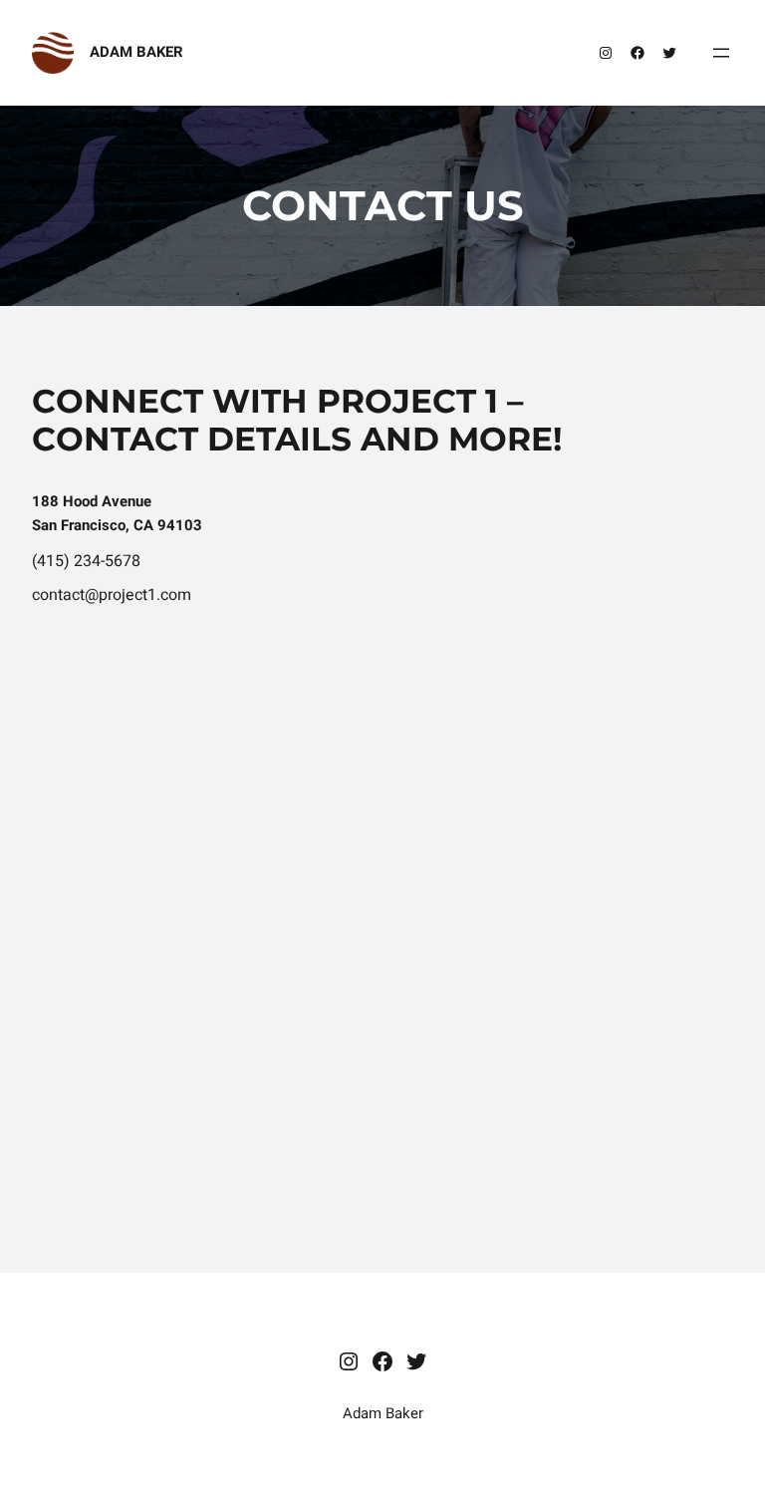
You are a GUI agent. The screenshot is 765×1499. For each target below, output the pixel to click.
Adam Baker (136, 52)
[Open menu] (721, 53)
